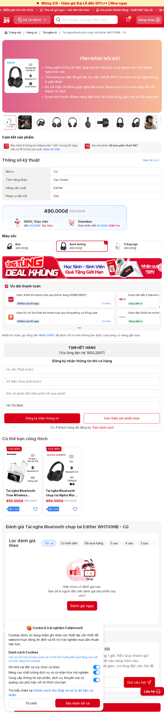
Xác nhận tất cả (78, 703)
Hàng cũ (32, 32)
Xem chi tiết (51, 149)
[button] (158, 78)
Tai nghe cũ (49, 32)
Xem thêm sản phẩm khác (122, 418)
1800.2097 (46, 335)
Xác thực (47, 225)
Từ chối (31, 703)
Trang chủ (15, 32)
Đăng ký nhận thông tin (42, 418)
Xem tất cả (150, 160)
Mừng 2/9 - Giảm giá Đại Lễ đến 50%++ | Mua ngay (84, 3)
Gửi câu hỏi (136, 682)
